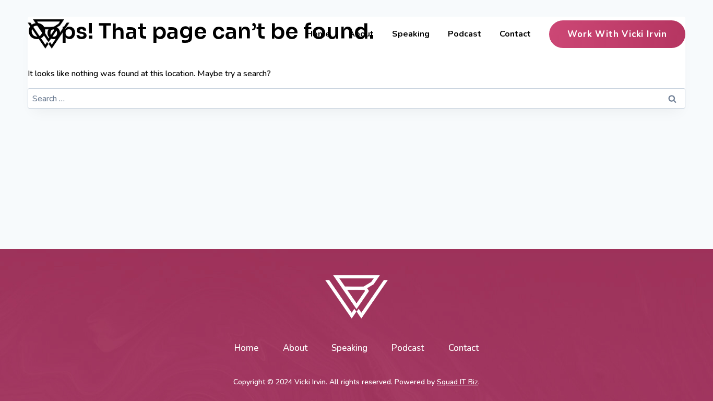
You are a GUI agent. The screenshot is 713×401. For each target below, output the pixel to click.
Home (318, 34)
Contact (515, 34)
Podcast (464, 34)
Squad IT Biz (457, 382)
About (361, 34)
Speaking (411, 34)
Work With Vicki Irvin (617, 34)
